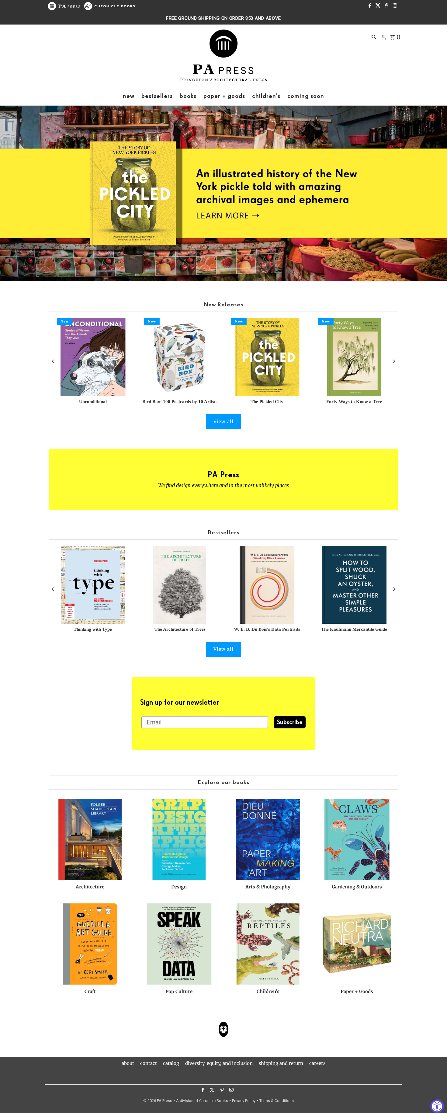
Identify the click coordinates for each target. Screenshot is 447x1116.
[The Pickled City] (267, 357)
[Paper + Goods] (357, 944)
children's (266, 96)
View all (223, 421)
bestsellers (157, 96)
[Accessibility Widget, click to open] (437, 1106)
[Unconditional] (93, 357)
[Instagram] (394, 6)
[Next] (394, 361)
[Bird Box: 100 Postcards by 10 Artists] (180, 357)
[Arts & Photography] (268, 839)
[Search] (374, 37)
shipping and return (281, 1063)
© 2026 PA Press (157, 1100)
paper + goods (224, 96)
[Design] (179, 839)
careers (317, 1063)
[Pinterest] (385, 6)
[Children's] (268, 944)
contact (148, 1063)
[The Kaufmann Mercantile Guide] (354, 585)
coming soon (305, 96)
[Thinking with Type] (93, 585)
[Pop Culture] (179, 944)
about (128, 1063)
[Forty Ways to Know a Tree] (354, 357)
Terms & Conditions (276, 1100)
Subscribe (290, 722)
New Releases (223, 305)
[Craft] (90, 944)
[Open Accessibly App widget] (223, 1029)
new (128, 96)
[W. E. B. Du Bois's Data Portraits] (267, 585)
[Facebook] (369, 6)
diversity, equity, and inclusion (219, 1063)
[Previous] (53, 361)
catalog (171, 1063)
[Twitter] (377, 6)
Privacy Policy (243, 1100)
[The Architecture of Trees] (180, 585)
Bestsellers (223, 532)
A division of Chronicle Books (202, 1100)
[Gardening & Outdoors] (357, 839)
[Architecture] (90, 839)
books (188, 96)
